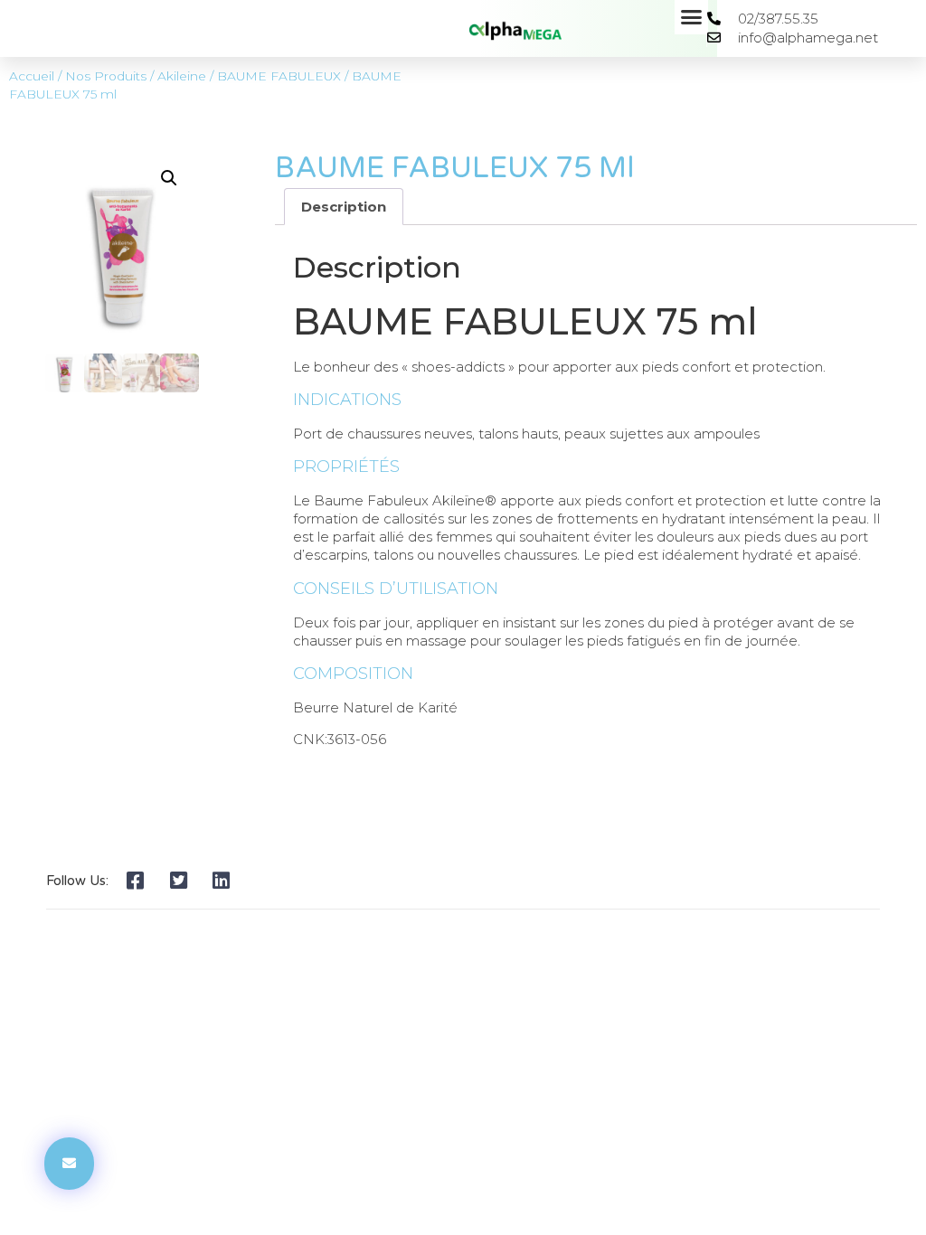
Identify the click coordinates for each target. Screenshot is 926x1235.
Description (343, 206)
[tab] (343, 206)
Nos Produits (105, 76)
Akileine (181, 76)
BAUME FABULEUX (279, 76)
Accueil (31, 76)
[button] (692, 17)
